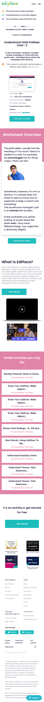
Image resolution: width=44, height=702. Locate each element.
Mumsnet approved (12, 595)
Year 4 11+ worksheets (23, 97)
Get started (14, 291)
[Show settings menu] (18, 339)
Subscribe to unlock (22, 119)
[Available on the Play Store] (27, 632)
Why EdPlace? (10, 584)
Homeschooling (10, 618)
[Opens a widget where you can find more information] (34, 698)
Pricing (7, 588)
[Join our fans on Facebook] (35, 647)
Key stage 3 (27, 598)
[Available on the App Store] (12, 632)
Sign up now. (33, 67)
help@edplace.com (30, 619)
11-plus (26, 606)
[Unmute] (14, 339)
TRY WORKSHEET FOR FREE (22, 377)
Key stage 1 (27, 591)
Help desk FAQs (29, 616)
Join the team (10, 598)
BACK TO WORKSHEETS (23, 35)
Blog (25, 584)
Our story (8, 591)
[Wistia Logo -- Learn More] (30, 339)
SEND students (10, 622)
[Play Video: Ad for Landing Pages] (22, 330)
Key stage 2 (27, 595)
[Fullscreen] (22, 339)
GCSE (25, 602)
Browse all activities (30, 588)
